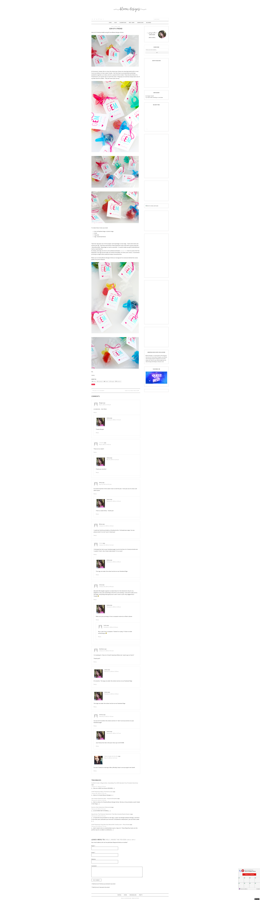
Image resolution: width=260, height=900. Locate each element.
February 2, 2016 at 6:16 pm (111, 632)
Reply (95, 412)
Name (93, 854)
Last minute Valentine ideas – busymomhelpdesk (104, 807)
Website (93, 867)
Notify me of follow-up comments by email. (104, 892)
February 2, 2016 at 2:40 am (115, 564)
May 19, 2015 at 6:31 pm (105, 486)
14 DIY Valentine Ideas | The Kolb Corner (102, 800)
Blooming (148, 22)
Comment (94, 874)
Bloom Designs (130, 9)
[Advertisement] (156, 155)
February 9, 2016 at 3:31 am (115, 419)
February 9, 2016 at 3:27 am (115, 740)
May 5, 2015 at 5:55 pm (105, 404)
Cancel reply (131, 848)
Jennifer (101, 443)
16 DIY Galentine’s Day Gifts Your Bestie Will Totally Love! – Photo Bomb (110, 833)
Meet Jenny (131, 22)
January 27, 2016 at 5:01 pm (106, 655)
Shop (115, 22)
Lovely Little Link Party (99, 390)
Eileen (101, 546)
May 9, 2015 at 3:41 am (105, 445)
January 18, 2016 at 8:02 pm (106, 590)
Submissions (140, 22)
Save (94, 384)
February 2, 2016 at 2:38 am (112, 676)
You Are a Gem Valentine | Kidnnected (101, 815)
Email (93, 861)
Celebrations (123, 22)
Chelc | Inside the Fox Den (112, 763)
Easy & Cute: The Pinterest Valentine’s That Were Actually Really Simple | (110, 822)
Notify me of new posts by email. (101, 895)
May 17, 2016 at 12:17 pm (111, 765)
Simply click (124, 250)
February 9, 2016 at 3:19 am (106, 723)
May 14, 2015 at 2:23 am (114, 460)
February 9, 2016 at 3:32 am (115, 503)
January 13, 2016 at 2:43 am (106, 528)
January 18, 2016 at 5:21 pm (106, 547)
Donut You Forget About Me (131, 390)
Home (110, 22)
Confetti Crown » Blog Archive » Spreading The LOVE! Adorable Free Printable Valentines (114, 791)
